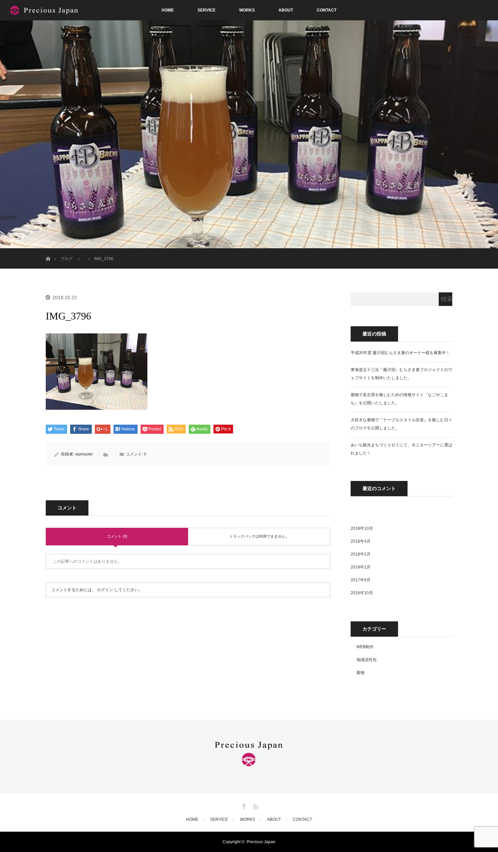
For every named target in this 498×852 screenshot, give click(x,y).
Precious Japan (261, 841)
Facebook (243, 805)
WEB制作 (365, 646)
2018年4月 (361, 541)
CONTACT (326, 10)
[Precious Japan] (249, 762)
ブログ (66, 258)
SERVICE (206, 10)
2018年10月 (362, 528)
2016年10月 (362, 592)
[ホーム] (48, 250)
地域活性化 (366, 659)
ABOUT (285, 10)
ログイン (105, 589)
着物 (360, 672)
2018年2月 (361, 554)
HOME (168, 10)
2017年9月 (361, 580)
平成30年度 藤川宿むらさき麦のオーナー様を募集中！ (400, 352)
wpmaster (84, 454)
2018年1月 (361, 567)
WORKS (247, 10)
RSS (255, 805)
